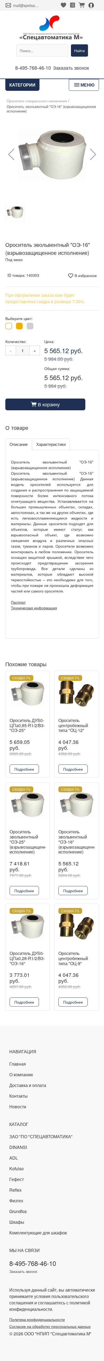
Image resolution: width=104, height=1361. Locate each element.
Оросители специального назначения (37, 101)
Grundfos (18, 1211)
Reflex (15, 1190)
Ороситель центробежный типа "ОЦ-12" (73, 725)
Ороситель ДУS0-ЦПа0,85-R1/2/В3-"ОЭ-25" (27, 725)
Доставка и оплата (27, 1085)
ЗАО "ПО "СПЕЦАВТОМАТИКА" (41, 1136)
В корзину (45, 404)
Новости (17, 1106)
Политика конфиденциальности (37, 1319)
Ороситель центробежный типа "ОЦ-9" (73, 958)
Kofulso (16, 1168)
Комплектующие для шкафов (38, 1233)
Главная (17, 1064)
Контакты (18, 1096)
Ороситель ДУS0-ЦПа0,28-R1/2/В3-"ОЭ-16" (27, 958)
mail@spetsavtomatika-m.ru (26, 5)
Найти (79, 50)
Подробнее (24, 769)
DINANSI (18, 1147)
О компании (21, 1074)
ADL (13, 1158)
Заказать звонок (71, 67)
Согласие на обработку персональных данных (50, 1326)
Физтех (16, 1201)
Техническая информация (34, 607)
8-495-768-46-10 (33, 67)
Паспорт (18, 602)
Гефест (16, 1179)
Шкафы (16, 1222)
